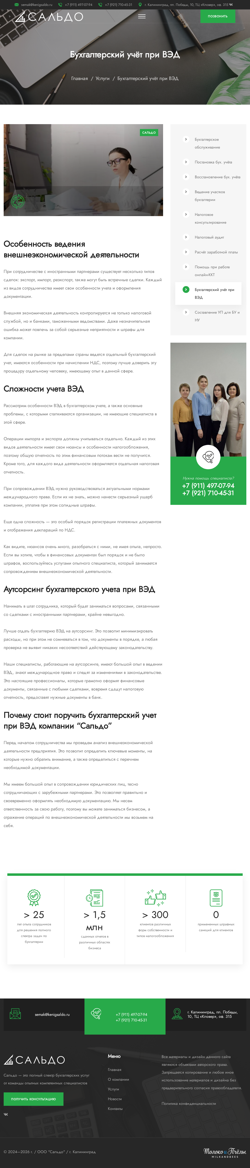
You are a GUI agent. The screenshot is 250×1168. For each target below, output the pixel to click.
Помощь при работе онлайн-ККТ (212, 271)
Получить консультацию (33, 1099)
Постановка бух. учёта (213, 162)
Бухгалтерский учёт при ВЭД (214, 293)
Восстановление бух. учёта (217, 177)
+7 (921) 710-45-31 (118, 4)
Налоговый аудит (209, 237)
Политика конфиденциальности (189, 1103)
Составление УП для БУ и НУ (217, 316)
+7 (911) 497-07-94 (78, 4)
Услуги (103, 78)
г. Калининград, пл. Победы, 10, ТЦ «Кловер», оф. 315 (186, 4)
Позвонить (218, 16)
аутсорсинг (82, 631)
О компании (118, 1079)
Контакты (115, 1108)
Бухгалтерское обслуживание (207, 143)
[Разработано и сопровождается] (225, 1152)
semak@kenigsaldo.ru (36, 4)
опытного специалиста (94, 563)
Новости (115, 1099)
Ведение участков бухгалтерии (210, 195)
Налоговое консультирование (210, 218)
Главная (79, 78)
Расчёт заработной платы (216, 252)
